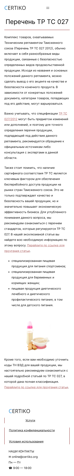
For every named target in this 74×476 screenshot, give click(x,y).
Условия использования (26, 441)
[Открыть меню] (48, 8)
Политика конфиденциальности (32, 430)
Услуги (30, 420)
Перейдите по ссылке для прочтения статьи (36, 387)
